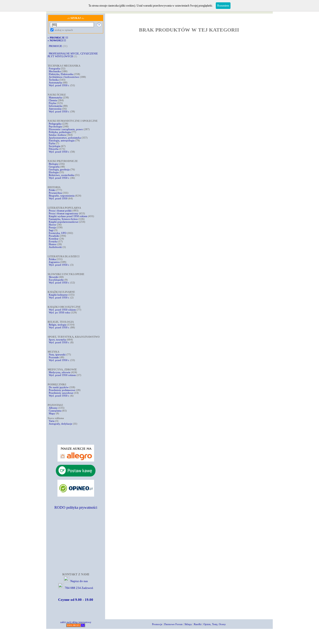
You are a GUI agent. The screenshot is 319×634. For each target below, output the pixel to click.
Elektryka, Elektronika (61, 74)
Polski (52, 190)
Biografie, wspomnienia (61, 195)
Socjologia (54, 146)
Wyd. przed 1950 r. (59, 85)
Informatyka (55, 105)
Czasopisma (55, 410)
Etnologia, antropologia (61, 140)
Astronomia (55, 108)
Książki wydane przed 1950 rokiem (68, 216)
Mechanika (55, 71)
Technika (54, 79)
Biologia (53, 163)
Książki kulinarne (58, 294)
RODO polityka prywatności (75, 507)
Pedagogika (55, 123)
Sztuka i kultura (57, 134)
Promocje (157, 624)
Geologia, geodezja (59, 169)
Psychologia (55, 126)
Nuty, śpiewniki (57, 354)
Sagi (51, 230)
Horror (52, 224)
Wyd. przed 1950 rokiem (62, 309)
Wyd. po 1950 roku (59, 312)
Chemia (53, 100)
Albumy (53, 407)
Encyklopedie (56, 279)
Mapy (52, 413)
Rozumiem (223, 5)
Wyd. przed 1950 (58, 198)
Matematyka (55, 97)
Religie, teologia (57, 324)
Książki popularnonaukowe (63, 221)
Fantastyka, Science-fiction (63, 219)
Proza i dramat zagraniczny (63, 213)
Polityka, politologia (60, 132)
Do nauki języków (59, 387)
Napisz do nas (79, 581)
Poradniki (54, 235)
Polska (52, 259)
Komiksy (54, 238)
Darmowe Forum (173, 624)
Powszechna (55, 192)
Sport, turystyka (57, 339)
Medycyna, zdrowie (59, 372)
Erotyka (53, 241)
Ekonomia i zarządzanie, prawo (66, 129)
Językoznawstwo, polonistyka (65, 137)
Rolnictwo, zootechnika (61, 175)
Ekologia (54, 172)
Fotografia (54, 68)
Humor (53, 244)
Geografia (54, 166)
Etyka (52, 143)
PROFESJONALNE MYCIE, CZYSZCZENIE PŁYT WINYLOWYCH (73, 55)
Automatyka (56, 82)
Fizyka (52, 103)
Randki (198, 624)
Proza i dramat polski (60, 210)
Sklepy (188, 624)
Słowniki (53, 277)
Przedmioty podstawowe (62, 390)
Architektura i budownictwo (64, 76)
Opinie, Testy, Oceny (214, 624)
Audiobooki (55, 247)
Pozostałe (54, 357)
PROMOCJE (55, 46)
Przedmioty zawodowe (61, 392)
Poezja (52, 227)
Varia (51, 420)
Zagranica (54, 262)
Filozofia (53, 148)
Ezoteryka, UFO (57, 233)
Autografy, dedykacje (60, 423)
